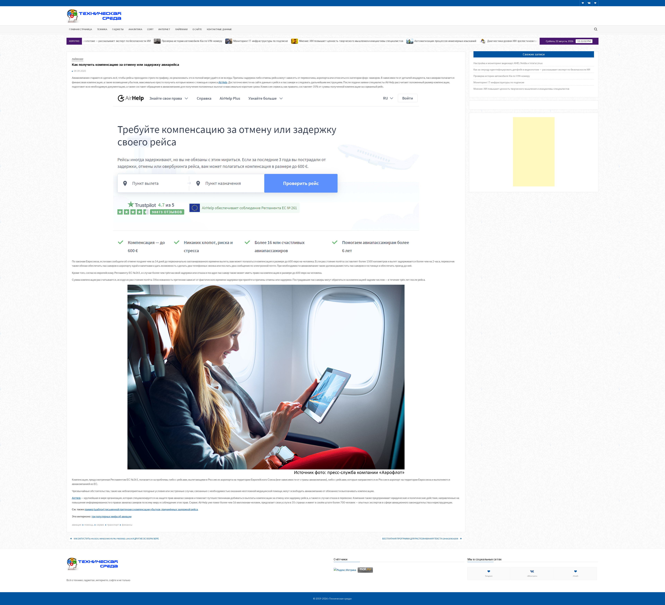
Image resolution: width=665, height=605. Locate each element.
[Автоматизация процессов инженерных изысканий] (353, 40)
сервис (100, 524)
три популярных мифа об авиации (111, 516)
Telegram (489, 576)
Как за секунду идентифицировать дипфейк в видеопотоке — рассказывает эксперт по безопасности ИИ (531, 69)
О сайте (197, 29)
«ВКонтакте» (532, 576)
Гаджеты (117, 29)
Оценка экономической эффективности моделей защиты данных (534, 40)
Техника (102, 29)
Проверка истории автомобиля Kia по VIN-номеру (135, 40)
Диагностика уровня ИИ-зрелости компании (457, 40)
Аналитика (135, 29)
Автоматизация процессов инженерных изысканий (388, 40)
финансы (127, 524)
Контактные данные (219, 29)
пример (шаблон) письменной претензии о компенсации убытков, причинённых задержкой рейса (141, 509)
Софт (150, 29)
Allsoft (575, 576)
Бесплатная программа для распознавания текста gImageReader (420, 538)
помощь (89, 524)
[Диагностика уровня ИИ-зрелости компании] (426, 40)
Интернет (164, 29)
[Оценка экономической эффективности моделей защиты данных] (491, 40)
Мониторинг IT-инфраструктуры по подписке (203, 40)
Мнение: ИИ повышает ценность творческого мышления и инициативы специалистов (294, 40)
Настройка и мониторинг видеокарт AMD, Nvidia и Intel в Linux (508, 63)
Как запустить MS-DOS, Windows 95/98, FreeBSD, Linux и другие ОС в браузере (116, 538)
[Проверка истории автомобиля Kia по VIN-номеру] (100, 40)
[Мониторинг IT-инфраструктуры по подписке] (172, 40)
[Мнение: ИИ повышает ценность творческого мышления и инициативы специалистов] (238, 40)
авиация (76, 524)
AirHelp (222, 82)
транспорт (113, 524)
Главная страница (80, 29)
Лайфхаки (181, 29)
